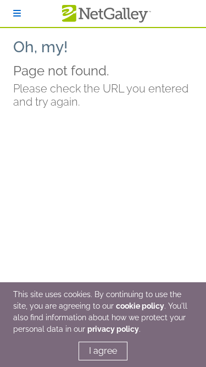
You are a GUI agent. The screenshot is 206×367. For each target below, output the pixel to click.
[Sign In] (17, 13)
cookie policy (140, 306)
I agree (103, 351)
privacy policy (113, 329)
